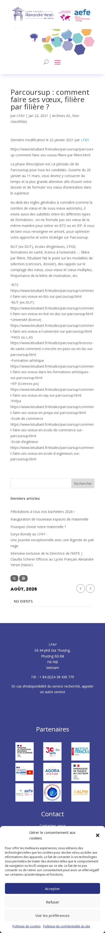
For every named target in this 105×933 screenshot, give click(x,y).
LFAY (21, 115)
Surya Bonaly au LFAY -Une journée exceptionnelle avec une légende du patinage (52, 540)
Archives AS (61, 115)
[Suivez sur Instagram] (43, 39)
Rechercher (83, 483)
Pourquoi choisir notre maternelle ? (38, 526)
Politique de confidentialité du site (66, 926)
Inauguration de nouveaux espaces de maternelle (49, 519)
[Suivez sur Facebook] (35, 39)
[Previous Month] (80, 588)
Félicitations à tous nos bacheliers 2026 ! (42, 511)
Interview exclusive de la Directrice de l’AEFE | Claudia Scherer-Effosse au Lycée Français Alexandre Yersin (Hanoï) (52, 559)
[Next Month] (90, 588)
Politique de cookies (26, 926)
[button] (97, 835)
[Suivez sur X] (61, 39)
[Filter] (23, 578)
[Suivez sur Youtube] (70, 39)
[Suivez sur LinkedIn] (52, 39)
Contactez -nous (53, 825)
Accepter (52, 888)
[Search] (14, 578)
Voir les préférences (52, 915)
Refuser (52, 902)
